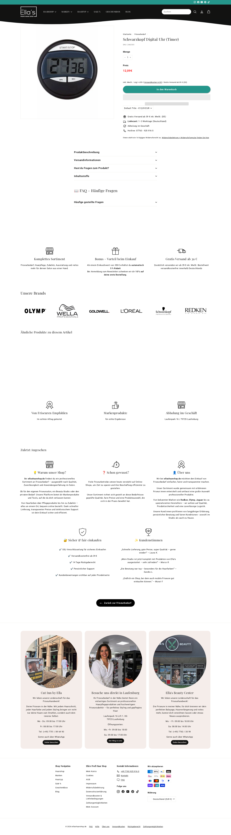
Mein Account (92, 807)
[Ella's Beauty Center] (179, 661)
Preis (125, 65)
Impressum (91, 784)
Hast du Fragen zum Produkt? (91, 168)
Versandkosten (118, 827)
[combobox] (176, 11)
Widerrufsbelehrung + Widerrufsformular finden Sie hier (185, 138)
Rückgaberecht (134, 827)
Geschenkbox (113, 11)
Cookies (89, 775)
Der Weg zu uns (115, 741)
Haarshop (48, 11)
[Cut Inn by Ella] (51, 661)
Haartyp (82, 11)
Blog (128, 11)
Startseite (127, 34)
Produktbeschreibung (86, 152)
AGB (88, 779)
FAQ (91, 827)
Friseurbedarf (140, 34)
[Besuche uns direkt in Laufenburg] (115, 661)
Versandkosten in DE (153, 82)
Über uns (105, 827)
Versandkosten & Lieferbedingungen (94, 797)
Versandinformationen (87, 160)
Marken (65, 11)
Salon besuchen (51, 742)
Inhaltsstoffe (81, 176)
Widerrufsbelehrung (95, 788)
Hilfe (97, 827)
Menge (126, 52)
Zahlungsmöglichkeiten (96, 803)
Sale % (97, 11)
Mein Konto (91, 771)
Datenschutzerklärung (96, 792)
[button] (166, 97)
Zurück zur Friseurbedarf (117, 603)
